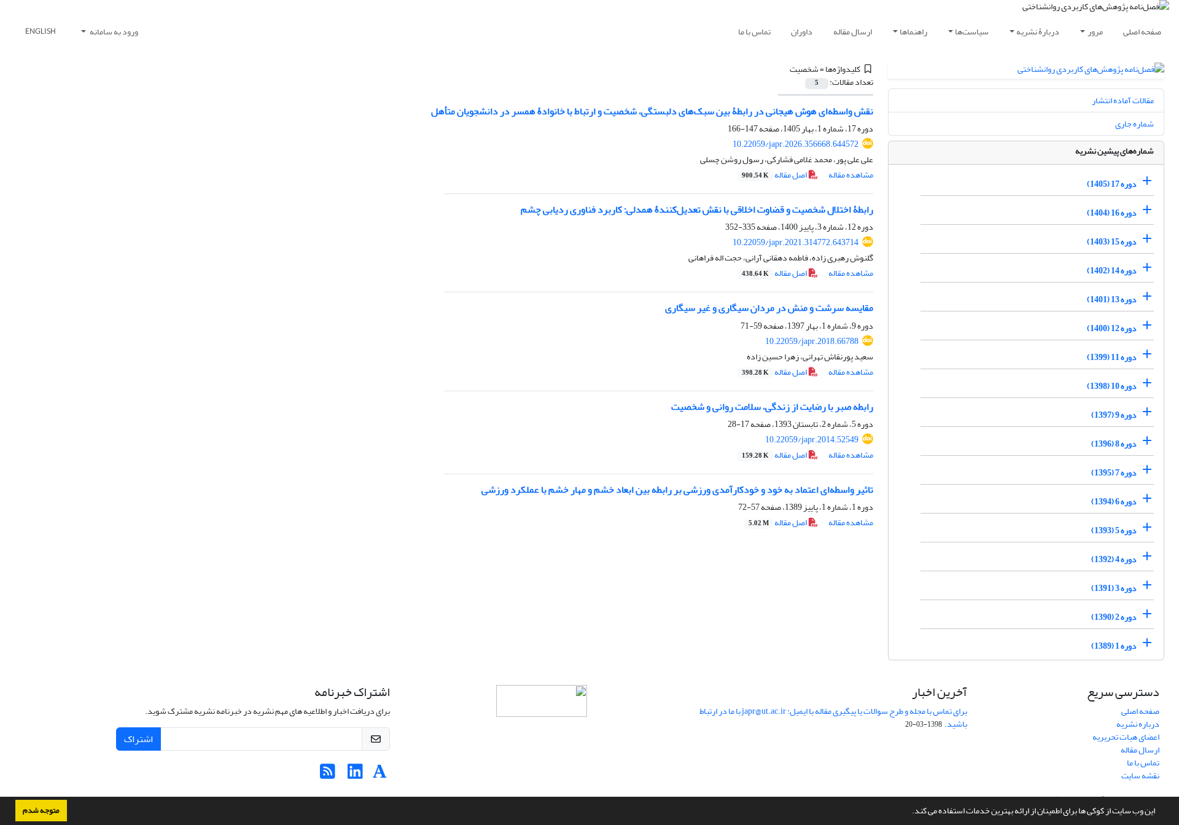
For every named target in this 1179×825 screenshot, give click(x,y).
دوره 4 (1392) (1114, 559)
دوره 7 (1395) (1114, 472)
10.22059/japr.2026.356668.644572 (795, 144)
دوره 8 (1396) (1114, 444)
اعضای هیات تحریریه (1125, 737)
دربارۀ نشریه (1037, 31)
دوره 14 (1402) (1112, 270)
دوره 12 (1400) (1112, 328)
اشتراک (138, 739)
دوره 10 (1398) (1112, 386)
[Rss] (327, 775)
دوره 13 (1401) (1112, 299)
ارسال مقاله (852, 31)
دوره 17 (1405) (1112, 184)
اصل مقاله (775, 174)
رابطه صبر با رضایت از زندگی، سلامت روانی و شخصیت (772, 406)
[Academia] (380, 775)
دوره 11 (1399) (1112, 357)
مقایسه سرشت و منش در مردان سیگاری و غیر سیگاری (769, 308)
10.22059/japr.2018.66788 (811, 341)
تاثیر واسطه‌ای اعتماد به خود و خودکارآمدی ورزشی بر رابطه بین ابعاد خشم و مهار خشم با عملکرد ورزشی (677, 489)
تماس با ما (754, 31)
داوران (801, 31)
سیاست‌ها (972, 31)
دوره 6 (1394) (1114, 501)
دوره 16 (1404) (1112, 213)
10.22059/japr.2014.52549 (811, 439)
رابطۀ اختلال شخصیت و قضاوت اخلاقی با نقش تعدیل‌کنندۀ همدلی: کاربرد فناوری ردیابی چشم (697, 209)
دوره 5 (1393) (1114, 530)
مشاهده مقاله (850, 174)
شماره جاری (1134, 123)
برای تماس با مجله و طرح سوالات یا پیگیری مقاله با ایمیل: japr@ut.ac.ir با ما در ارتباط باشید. (833, 717)
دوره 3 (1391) (1114, 588)
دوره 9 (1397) (1114, 415)
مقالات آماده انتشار (1123, 100)
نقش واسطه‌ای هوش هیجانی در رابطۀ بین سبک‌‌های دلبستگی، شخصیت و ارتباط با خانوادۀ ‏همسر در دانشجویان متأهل (652, 111)
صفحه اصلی (1142, 31)
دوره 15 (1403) (1112, 241)
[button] (909, 812)
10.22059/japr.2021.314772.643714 (795, 242)
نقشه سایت (1140, 775)
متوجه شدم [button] (41, 810)
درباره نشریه (1137, 724)
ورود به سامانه (113, 31)
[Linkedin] (355, 775)
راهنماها (913, 31)
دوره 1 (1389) (1114, 646)
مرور (1095, 31)
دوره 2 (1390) (1114, 617)
